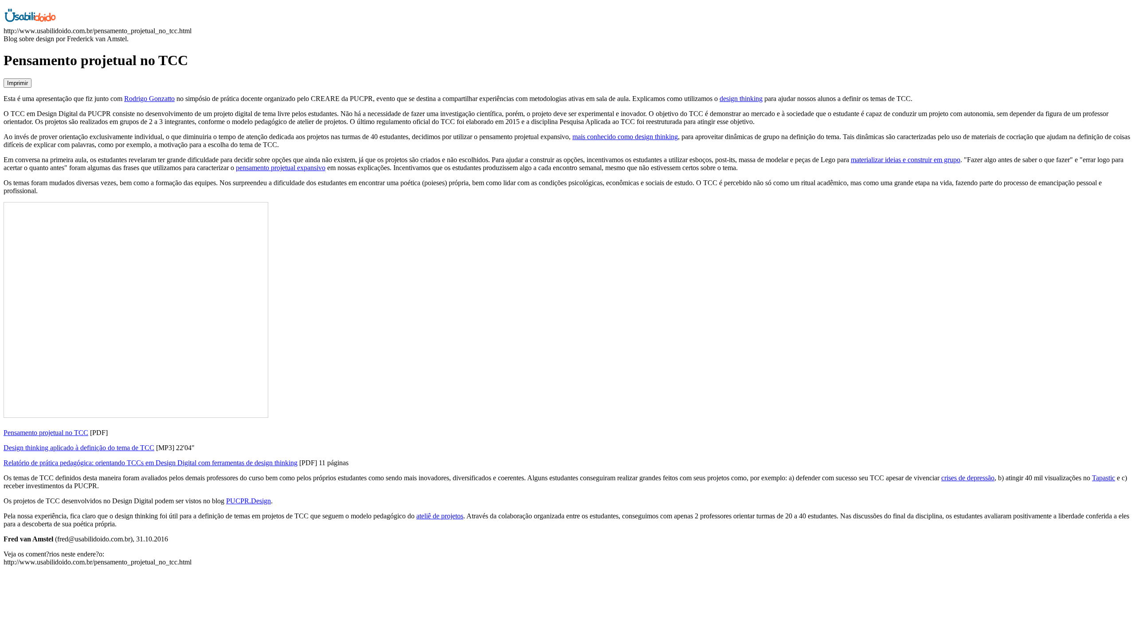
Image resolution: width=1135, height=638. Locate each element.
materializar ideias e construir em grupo (905, 159)
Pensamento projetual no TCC (46, 432)
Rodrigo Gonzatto (149, 98)
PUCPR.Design (248, 501)
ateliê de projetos (439, 516)
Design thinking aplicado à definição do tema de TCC (79, 447)
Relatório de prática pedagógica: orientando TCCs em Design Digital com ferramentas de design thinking (150, 463)
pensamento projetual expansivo (280, 167)
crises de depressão (967, 478)
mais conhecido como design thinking (625, 136)
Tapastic (1103, 478)
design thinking (741, 98)
